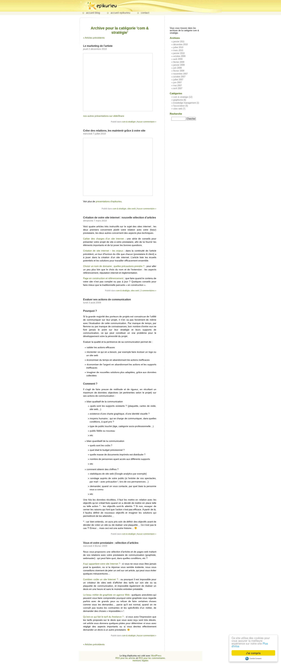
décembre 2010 (180, 44)
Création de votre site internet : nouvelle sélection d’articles (119, 217)
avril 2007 (177, 88)
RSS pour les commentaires (152, 658)
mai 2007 (177, 85)
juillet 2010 (178, 47)
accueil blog (93, 12)
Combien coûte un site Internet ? (100, 579)
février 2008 (178, 71)
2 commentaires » (148, 291)
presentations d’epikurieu (109, 201)
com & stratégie (129, 122)
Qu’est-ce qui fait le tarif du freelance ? (103, 616)
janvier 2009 (179, 65)
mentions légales (140, 660)
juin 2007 (177, 82)
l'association (179, 106)
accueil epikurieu (120, 12)
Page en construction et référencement (103, 278)
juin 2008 (177, 68)
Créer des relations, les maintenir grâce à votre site (114, 130)
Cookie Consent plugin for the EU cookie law (253, 658)
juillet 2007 (178, 79)
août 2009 (177, 59)
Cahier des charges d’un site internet (103, 238)
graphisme (178, 100)
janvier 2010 (179, 53)
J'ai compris (253, 653)
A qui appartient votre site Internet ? (101, 563)
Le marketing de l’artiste (98, 46)
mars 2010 (178, 50)
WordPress (156, 655)
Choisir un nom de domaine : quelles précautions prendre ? (114, 266)
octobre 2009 (179, 56)
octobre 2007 (179, 76)
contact (145, 12)
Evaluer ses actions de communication (107, 299)
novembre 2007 (180, 73)
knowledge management (184, 103)
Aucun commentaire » (146, 122)
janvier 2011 (178, 41)
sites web (131, 209)
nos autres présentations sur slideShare (103, 116)
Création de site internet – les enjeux (103, 250)
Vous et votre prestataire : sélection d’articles (110, 542)
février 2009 (178, 62)
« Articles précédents (94, 37)
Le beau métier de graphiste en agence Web (106, 594)
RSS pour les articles (125, 658)
